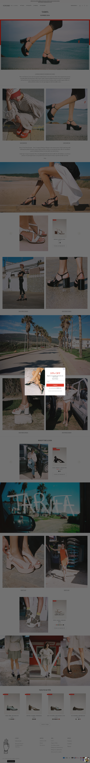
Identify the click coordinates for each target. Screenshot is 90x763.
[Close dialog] (64, 369)
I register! (55, 385)
